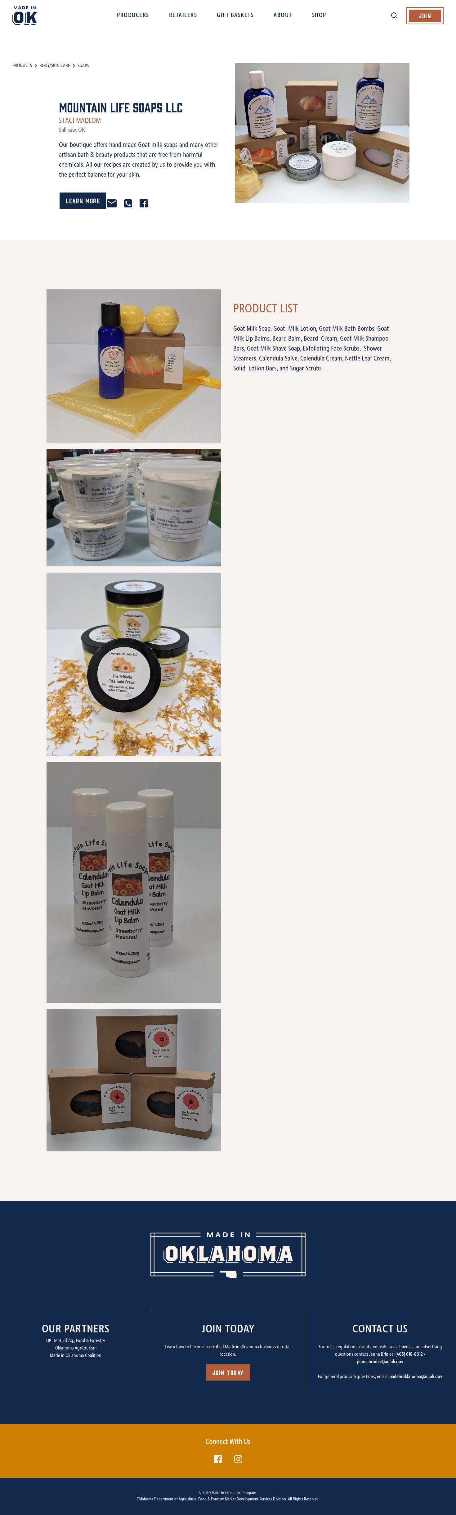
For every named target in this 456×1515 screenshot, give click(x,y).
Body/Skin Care (54, 65)
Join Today (228, 1372)
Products (22, 65)
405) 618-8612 (410, 1354)
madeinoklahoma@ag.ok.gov (415, 1376)
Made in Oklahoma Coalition (75, 1355)
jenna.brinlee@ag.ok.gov (380, 1361)
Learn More (83, 200)
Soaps (83, 65)
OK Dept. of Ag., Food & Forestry (75, 1340)
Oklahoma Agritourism (75, 1348)
